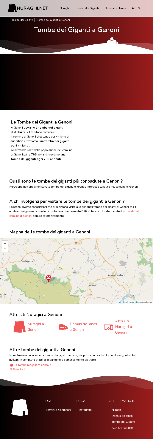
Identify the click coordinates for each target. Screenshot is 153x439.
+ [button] (5, 243)
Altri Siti (137, 8)
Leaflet (119, 302)
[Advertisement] (76, 82)
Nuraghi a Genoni (35, 326)
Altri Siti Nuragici (122, 428)
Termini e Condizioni (58, 410)
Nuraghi (64, 8)
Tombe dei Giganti (87, 8)
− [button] (5, 249)
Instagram (85, 410)
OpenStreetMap (133, 302)
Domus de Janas (115, 8)
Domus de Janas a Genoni (83, 326)
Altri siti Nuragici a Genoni (123, 327)
